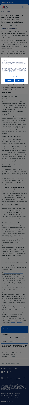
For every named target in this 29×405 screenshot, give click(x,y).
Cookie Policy (11, 71)
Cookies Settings (14, 76)
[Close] (26, 58)
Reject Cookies (9, 80)
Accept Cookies (20, 80)
